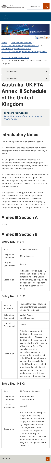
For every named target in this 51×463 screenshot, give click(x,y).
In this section (9, 71)
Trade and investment (21, 42)
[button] (42, 37)
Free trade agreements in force (16, 48)
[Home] (12, 6)
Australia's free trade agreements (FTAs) (20, 45)
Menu (5, 18)
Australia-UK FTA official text (15, 57)
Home (4, 42)
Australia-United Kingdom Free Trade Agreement (24, 51)
